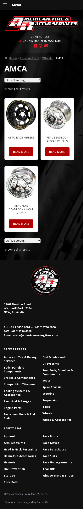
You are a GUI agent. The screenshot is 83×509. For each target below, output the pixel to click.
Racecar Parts (29, 58)
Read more (21, 152)
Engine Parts (13, 408)
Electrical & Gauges (17, 401)
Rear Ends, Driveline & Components (57, 372)
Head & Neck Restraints (20, 449)
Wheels (47, 58)
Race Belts (11, 482)
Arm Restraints (14, 443)
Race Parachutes (54, 449)
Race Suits (49, 456)
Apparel (9, 436)
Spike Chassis (51, 387)
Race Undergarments (57, 462)
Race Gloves (50, 443)
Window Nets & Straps (58, 475)
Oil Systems (50, 363)
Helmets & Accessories (20, 456)
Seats (46, 380)
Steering (48, 393)
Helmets (10, 462)
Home (13, 58)
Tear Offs (49, 469)
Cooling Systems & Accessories (17, 393)
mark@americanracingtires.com (35, 335)
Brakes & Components (19, 378)
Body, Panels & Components (14, 369)
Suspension (50, 400)
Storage (9, 475)
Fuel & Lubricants (54, 357)
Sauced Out (43, 502)
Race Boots (50, 436)
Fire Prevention (14, 469)
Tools (46, 407)
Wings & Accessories (57, 419)
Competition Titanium (19, 384)
